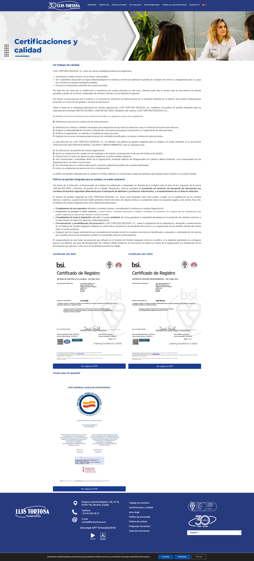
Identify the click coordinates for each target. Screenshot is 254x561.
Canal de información (139, 531)
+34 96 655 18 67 (90, 513)
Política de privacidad (139, 517)
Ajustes (199, 557)
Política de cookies (138, 521)
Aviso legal (134, 512)
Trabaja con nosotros (139, 503)
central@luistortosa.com (94, 522)
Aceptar (165, 557)
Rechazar (182, 557)
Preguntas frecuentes (139, 526)
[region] (127, 36)
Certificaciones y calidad (141, 507)
